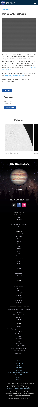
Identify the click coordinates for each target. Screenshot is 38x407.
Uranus (19, 253)
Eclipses (19, 227)
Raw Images (6, 9)
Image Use (19, 370)
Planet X (19, 276)
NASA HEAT (19, 353)
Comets (19, 319)
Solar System (19, 212)
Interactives (19, 343)
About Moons (19, 283)
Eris (19, 270)
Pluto (19, 261)
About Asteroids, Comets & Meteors (19, 309)
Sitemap (19, 377)
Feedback (19, 365)
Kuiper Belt (19, 219)
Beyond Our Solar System (19, 224)
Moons (19, 280)
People (19, 336)
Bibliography (19, 363)
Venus (19, 241)
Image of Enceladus (11, 153)
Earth (19, 244)
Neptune (19, 256)
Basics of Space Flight (19, 346)
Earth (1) (19, 288)
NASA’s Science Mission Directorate (18, 388)
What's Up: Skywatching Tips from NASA (19, 329)
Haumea (19, 268)
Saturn (19, 251)
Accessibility (19, 379)
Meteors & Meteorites (19, 315)
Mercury (19, 239)
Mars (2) (19, 290)
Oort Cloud (19, 222)
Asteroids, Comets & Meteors (19, 307)
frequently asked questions (14, 75)
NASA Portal (19, 375)
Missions (19, 338)
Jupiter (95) (19, 293)
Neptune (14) (19, 300)
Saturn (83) (19, 295)
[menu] (35, 3)
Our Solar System (19, 214)
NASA (2, 3)
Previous (4, 178)
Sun (19, 217)
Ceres (19, 263)
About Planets (19, 233)
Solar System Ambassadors (19, 348)
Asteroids (19, 317)
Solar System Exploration (10, 3)
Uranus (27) (19, 298)
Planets (19, 231)
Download (10, 107)
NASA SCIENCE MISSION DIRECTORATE (19, 372)
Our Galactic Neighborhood (10, 7)
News (19, 326)
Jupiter (19, 189)
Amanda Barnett (23, 392)
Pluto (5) (19, 302)
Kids (19, 341)
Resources (19, 331)
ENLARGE (7, 90)
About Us (19, 360)
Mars (19, 246)
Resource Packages (19, 350)
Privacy (19, 368)
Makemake (19, 266)
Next (34, 178)
